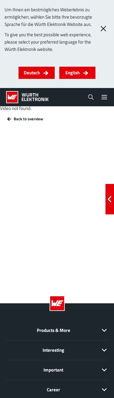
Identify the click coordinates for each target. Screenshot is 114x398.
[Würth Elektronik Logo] (27, 97)
